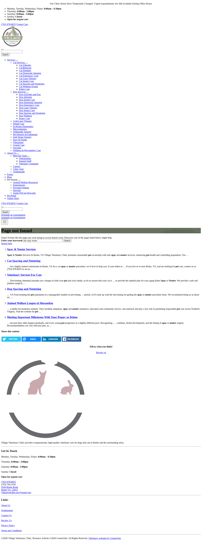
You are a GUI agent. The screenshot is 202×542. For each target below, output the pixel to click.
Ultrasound (18, 142)
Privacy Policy (8, 525)
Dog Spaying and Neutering (32, 113)
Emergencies (19, 185)
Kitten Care (24, 89)
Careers (16, 166)
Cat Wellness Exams (28, 86)
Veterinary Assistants (28, 163)
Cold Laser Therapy (22, 121)
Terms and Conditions (11, 530)
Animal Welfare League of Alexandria (30, 303)
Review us (101, 352)
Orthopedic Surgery (22, 132)
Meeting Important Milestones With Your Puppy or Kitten (42, 317)
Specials (17, 190)
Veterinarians (25, 158)
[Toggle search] (2, 206)
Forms (10, 174)
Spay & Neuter (20, 139)
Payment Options (21, 187)
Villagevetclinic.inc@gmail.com (16, 492)
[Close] (2, 49)
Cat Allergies (25, 65)
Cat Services (19, 62)
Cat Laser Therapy (27, 78)
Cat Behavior (25, 68)
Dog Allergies (25, 97)
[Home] (12, 46)
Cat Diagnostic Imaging (30, 73)
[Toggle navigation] (4, 222)
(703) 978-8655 (8, 24)
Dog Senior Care (27, 110)
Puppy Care (24, 118)
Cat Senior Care (26, 81)
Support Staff (25, 161)
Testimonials (19, 171)
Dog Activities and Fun (30, 94)
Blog (9, 177)
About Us (12, 153)
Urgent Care (22, 24)
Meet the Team (20, 155)
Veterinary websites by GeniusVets (104, 538)
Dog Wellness (25, 116)
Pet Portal (11, 195)
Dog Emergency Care (29, 105)
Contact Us (6, 515)
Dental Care (18, 124)
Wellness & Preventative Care (27, 150)
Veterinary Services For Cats (24, 274)
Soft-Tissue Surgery (22, 137)
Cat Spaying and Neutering (31, 84)
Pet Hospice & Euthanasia (25, 134)
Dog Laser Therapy (28, 108)
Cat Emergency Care (28, 76)
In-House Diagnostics (23, 126)
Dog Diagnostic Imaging (30, 102)
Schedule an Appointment (13, 215)
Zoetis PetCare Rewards (24, 193)
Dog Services (19, 92)
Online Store (13, 198)
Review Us (6, 520)
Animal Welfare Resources (25, 182)
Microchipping (20, 129)
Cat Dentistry (25, 70)
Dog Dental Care (27, 100)
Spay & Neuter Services (21, 249)
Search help (6, 243)
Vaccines (17, 147)
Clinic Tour (18, 169)
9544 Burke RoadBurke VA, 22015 (9, 488)
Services (11, 60)
